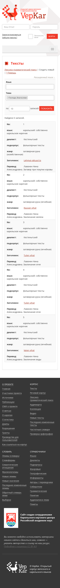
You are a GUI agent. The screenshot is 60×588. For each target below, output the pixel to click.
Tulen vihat (29, 255)
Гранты (6, 432)
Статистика (8, 419)
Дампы (5, 424)
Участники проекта (12, 393)
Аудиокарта (36, 404)
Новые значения (10, 480)
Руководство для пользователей (10, 438)
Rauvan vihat (30, 208)
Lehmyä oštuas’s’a (32, 160)
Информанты (36, 477)
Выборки (6, 499)
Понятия (34, 495)
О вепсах (6, 410)
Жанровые (35, 469)
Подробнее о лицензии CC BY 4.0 (20, 546)
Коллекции (35, 409)
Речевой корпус (38, 392)
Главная (6, 388)
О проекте (7, 384)
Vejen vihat (29, 350)
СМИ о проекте (9, 406)
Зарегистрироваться (11, 34)
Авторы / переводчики (41, 482)
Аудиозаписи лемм (39, 499)
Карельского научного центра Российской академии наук (37, 519)
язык (9, 82)
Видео (33, 413)
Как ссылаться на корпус (14, 444)
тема (8, 93)
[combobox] (30, 86)
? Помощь (11, 72)
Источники (7, 397)
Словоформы (8, 460)
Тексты (33, 388)
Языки (33, 455)
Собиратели (36, 486)
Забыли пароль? (9, 37)
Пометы (34, 504)
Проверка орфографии (41, 433)
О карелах (7, 415)
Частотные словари (40, 429)
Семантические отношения (10, 466)
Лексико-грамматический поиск (21, 69)
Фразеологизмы (10, 472)
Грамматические (38, 491)
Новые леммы (9, 476)
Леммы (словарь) (10, 455)
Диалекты (35, 460)
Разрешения (8, 428)
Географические (38, 473)
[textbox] (8, 86)
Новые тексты (37, 417)
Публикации (8, 402)
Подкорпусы (36, 464)
